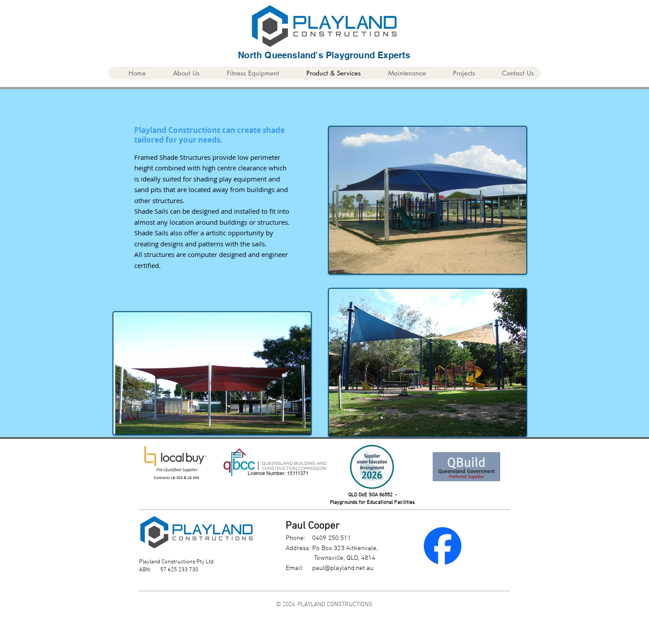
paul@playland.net (338, 568)
